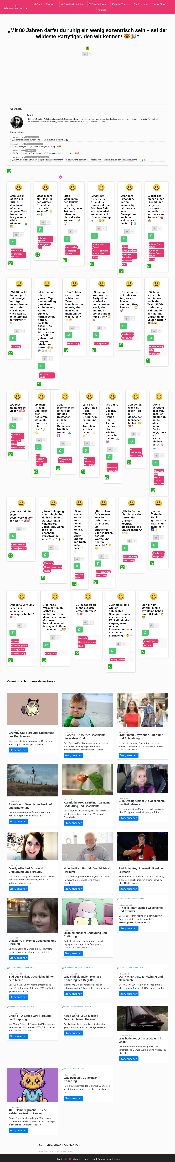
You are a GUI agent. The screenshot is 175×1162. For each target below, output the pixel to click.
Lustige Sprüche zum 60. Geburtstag (37, 157)
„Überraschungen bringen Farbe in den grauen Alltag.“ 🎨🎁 (36, 146)
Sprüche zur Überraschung (34, 144)
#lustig (47, 571)
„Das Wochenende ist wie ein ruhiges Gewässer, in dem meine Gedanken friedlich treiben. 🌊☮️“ (65, 420)
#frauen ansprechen (53, 567)
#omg (95, 257)
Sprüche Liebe (141, 4)
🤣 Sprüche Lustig (97, 4)
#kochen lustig (79, 575)
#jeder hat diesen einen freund (100, 252)
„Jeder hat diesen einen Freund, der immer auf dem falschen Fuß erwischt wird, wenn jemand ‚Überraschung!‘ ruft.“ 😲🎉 (101, 208)
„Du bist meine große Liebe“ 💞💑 (17, 407)
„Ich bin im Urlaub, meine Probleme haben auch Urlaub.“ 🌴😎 (153, 611)
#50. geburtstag (103, 572)
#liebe (14, 444)
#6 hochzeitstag (156, 346)
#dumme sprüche (42, 239)
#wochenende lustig (65, 460)
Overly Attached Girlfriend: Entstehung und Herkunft (26, 870)
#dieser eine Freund (98, 245)
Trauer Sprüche (30, 150)
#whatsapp (127, 260)
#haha (41, 244)
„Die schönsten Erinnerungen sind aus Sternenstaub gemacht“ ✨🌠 (40, 140)
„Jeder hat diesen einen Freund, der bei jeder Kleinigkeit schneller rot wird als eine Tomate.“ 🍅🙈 (156, 208)
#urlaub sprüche (151, 641)
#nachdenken (17, 250)
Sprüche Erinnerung (32, 137)
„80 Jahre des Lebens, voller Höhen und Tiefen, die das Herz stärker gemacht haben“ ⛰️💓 (112, 423)
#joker (47, 244)
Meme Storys (159, 4)
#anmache (48, 563)
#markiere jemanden (126, 255)
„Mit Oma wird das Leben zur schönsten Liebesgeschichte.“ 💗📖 (22, 611)
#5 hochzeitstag (135, 450)
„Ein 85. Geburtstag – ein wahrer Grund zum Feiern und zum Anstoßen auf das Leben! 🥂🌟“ (90, 420)
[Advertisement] (84, 82)
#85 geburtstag (89, 460)
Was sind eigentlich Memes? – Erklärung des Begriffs (84, 978)
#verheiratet (154, 354)
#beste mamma (18, 544)
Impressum (90, 1159)
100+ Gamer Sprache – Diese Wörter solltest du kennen (28, 1111)
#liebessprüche (18, 447)
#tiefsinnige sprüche (16, 255)
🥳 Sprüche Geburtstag (72, 4)
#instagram (127, 251)
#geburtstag (89, 465)
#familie (15, 641)
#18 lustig (15, 346)
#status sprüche (157, 478)
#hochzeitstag (136, 455)
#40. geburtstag (130, 556)
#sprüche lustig (18, 653)
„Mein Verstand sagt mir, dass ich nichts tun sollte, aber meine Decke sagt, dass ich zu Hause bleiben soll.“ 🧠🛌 (159, 426)
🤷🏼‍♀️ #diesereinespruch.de (16, 7)
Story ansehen (18, 750)
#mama (14, 548)
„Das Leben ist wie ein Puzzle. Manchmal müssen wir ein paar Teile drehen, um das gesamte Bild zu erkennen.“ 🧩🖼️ (18, 211)
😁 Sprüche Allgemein (44, 4)
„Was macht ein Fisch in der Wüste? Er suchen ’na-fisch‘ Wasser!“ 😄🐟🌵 (45, 205)
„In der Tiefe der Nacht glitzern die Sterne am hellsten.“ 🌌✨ (158, 520)
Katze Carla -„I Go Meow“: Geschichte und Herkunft (81, 1017)
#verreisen (148, 645)
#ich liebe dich (15, 435)
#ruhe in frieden (40, 460)
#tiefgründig (127, 338)
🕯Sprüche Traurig (120, 4)
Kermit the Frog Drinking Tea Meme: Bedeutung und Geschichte (87, 804)
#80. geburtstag (112, 466)
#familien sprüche (19, 645)
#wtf (124, 264)
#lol (40, 248)
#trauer (39, 465)
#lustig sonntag (101, 343)
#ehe (151, 350)
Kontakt (102, 9)
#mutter (22, 548)
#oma (21, 649)
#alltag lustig (51, 653)
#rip (38, 455)
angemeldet (48, 1151)
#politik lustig (73, 343)
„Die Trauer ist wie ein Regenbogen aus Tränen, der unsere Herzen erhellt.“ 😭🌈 (45, 153)
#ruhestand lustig (45, 375)
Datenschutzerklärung (109, 1159)
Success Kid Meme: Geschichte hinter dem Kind (84, 736)
